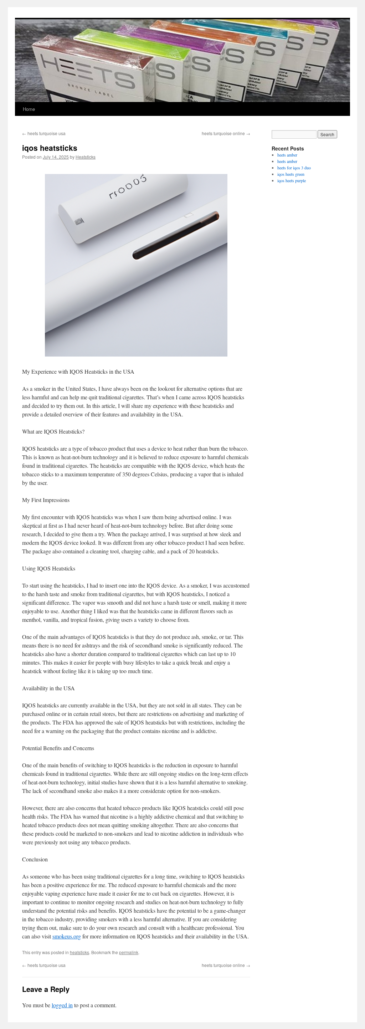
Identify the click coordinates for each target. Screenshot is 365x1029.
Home (29, 109)
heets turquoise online (226, 133)
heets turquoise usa (44, 133)
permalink (128, 952)
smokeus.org (66, 936)
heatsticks (79, 952)
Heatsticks (86, 157)
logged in (62, 1005)
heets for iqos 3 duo (294, 167)
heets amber (287, 155)
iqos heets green (290, 174)
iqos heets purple (291, 180)
